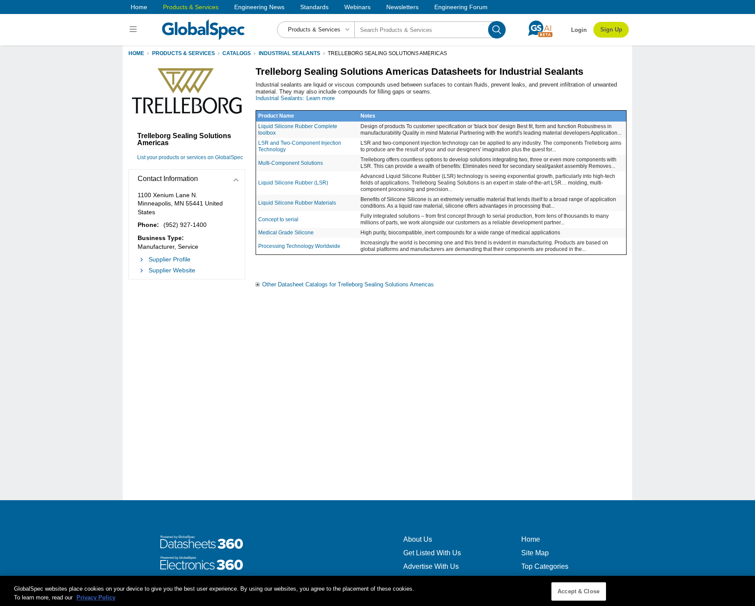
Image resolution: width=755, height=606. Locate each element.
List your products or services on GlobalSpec (190, 157)
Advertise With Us (431, 566)
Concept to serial (278, 219)
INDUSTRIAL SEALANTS (289, 53)
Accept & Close (578, 591)
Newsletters (402, 6)
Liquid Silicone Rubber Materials (297, 203)
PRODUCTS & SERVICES (183, 53)
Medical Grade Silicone (286, 233)
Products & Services (190, 6)
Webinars (357, 6)
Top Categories (544, 566)
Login (579, 30)
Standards (314, 6)
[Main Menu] (134, 29)
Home (139, 6)
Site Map (535, 553)
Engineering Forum (461, 6)
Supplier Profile (169, 259)
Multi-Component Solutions (290, 163)
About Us (417, 539)
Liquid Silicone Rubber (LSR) (293, 183)
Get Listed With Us (432, 553)
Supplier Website (172, 270)
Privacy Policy (95, 597)
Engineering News (259, 6)
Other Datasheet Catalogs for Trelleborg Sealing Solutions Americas (348, 284)
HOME (136, 53)
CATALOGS (236, 53)
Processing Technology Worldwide (299, 246)
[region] (377, 591)
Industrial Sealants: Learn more (295, 98)
